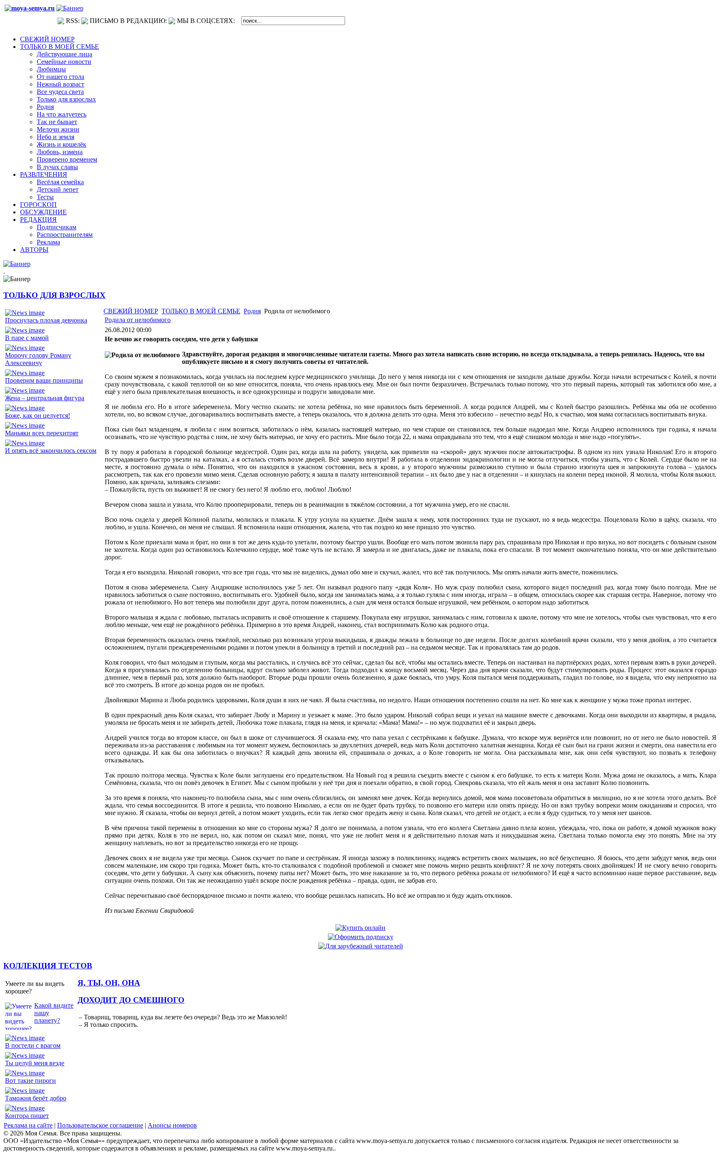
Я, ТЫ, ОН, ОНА (109, 982)
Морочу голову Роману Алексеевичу (38, 359)
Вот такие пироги (30, 1080)
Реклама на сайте (28, 1125)
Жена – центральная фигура (44, 397)
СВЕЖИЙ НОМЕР (130, 311)
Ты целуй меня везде (34, 1063)
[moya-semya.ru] (30, 8)
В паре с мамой (27, 337)
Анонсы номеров (172, 1125)
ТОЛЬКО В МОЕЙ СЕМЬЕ (200, 311)
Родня (252, 311)
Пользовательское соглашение (100, 1125)
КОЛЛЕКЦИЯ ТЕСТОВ (47, 965)
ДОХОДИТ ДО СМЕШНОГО (131, 1000)
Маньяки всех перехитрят (41, 433)
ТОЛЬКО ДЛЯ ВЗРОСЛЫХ (54, 295)
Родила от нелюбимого (138, 319)
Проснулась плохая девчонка (46, 320)
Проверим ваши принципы (44, 380)
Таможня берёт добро (35, 1098)
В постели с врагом (33, 1045)
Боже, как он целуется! (37, 415)
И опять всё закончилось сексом (50, 450)
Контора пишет (27, 1115)
